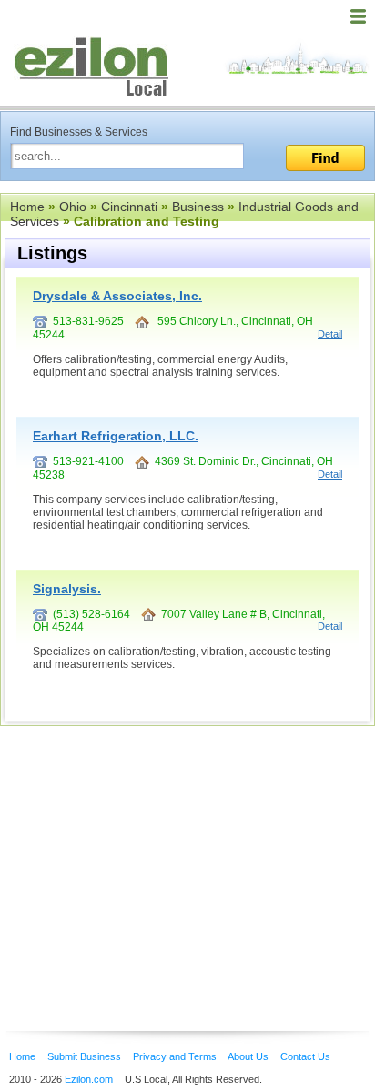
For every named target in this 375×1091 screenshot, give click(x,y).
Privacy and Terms (175, 1056)
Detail (330, 333)
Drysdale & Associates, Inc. (117, 295)
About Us (248, 1056)
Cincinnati (129, 206)
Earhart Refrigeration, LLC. (115, 436)
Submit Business (84, 1056)
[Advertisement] (145, 851)
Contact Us (305, 1056)
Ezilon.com (89, 1079)
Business (198, 206)
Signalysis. (67, 588)
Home (27, 206)
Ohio (72, 206)
